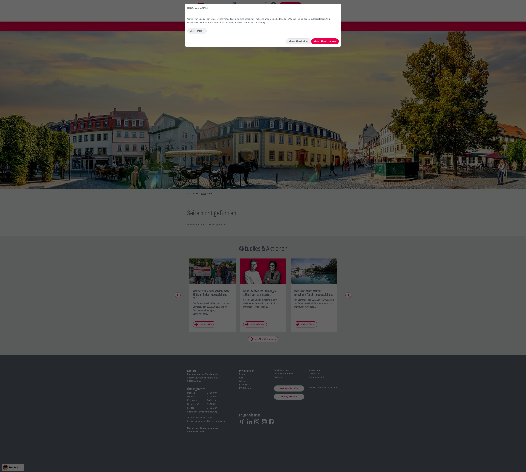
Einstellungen (196, 31)
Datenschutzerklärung (254, 22)
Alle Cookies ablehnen (298, 41)
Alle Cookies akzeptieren (325, 41)
